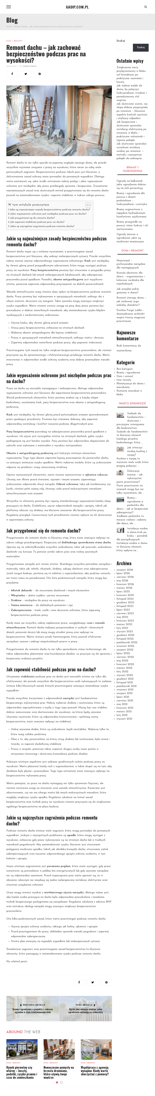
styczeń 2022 (125, 675)
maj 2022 (122, 660)
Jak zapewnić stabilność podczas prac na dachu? (37, 222)
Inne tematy (124, 380)
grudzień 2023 (125, 602)
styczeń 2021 (124, 719)
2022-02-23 (11, 66)
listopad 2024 (125, 599)
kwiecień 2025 (125, 595)
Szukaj (121, 41)
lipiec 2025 (123, 591)
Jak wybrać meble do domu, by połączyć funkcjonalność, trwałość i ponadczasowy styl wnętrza (132, 93)
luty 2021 (122, 715)
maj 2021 (122, 704)
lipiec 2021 (123, 697)
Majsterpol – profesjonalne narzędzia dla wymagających (131, 264)
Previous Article (34, 1005)
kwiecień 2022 (125, 664)
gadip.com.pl (30, 66)
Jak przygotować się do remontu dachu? (32, 218)
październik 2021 (127, 686)
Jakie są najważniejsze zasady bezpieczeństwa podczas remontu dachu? (50, 209)
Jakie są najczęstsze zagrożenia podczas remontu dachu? (42, 226)
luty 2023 (122, 628)
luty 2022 (122, 671)
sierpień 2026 (125, 570)
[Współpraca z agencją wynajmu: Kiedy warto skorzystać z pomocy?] (96, 1049)
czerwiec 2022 (125, 657)
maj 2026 (122, 580)
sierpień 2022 (125, 650)
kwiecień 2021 (125, 708)
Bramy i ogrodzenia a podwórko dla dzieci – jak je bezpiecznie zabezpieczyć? (132, 505)
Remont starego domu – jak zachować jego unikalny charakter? (131, 302)
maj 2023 (122, 617)
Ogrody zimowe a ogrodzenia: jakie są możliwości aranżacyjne (130, 238)
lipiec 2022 (123, 653)
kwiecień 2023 (125, 621)
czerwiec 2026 (125, 577)
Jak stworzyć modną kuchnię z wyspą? (137, 451)
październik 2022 (127, 642)
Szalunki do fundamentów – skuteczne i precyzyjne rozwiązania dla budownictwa (131, 421)
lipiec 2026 (123, 573)
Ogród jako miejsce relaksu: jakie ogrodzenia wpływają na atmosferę (85, 1010)
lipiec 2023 (123, 610)
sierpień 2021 (125, 693)
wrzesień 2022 (125, 646)
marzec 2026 (124, 588)
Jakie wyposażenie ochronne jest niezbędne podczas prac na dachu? (48, 214)
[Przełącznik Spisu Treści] (86, 205)
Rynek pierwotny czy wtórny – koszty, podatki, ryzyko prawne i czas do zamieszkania (21, 1072)
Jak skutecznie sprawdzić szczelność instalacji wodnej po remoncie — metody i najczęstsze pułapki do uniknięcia (132, 151)
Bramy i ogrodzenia (128, 372)
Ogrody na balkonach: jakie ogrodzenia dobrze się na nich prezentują (131, 185)
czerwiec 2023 (125, 613)
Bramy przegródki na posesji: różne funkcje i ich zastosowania (132, 226)
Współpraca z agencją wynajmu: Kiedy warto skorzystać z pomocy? (95, 1070)
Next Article (84, 1005)
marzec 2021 (124, 711)
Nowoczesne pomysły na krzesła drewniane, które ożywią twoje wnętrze (59, 1072)
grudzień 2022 (125, 635)
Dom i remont (14, 41)
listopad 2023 (125, 606)
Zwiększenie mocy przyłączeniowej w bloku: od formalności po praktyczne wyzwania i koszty (131, 75)
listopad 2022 (125, 639)
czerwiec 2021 (125, 700)
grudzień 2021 (125, 679)
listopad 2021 (125, 682)
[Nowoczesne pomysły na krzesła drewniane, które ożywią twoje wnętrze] (59, 1049)
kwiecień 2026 (125, 584)
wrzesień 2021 (125, 689)
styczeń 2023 (125, 631)
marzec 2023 (124, 624)
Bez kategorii (125, 369)
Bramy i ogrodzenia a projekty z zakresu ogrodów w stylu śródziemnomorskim (33, 1010)
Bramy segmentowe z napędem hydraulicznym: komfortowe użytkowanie (132, 213)
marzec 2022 (124, 668)
